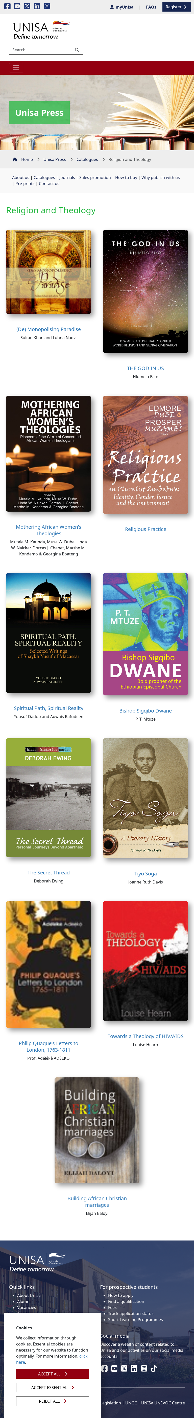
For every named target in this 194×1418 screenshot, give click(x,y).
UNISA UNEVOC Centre (163, 1403)
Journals (67, 177)
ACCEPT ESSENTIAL (49, 1387)
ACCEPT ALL (49, 1374)
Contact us (49, 183)
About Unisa (29, 1295)
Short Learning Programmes (135, 1319)
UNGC (131, 1403)
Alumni (24, 1301)
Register (174, 7)
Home (27, 159)
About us (20, 177)
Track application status (131, 1313)
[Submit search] (77, 49)
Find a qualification (126, 1301)
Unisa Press (54, 159)
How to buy (126, 177)
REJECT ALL (49, 1401)
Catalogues (87, 159)
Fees (112, 1307)
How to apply (120, 1295)
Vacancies (26, 1307)
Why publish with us (160, 177)
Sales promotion (95, 177)
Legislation (110, 1403)
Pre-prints (25, 183)
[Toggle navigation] (16, 68)
